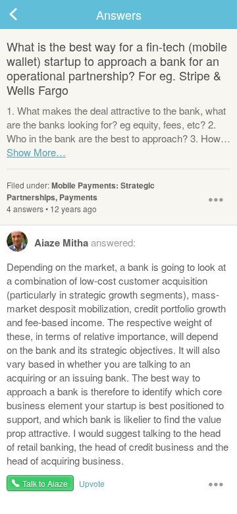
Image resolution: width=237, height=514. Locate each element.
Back (26, 14)
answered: (85, 242)
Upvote (92, 483)
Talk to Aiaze (45, 483)
